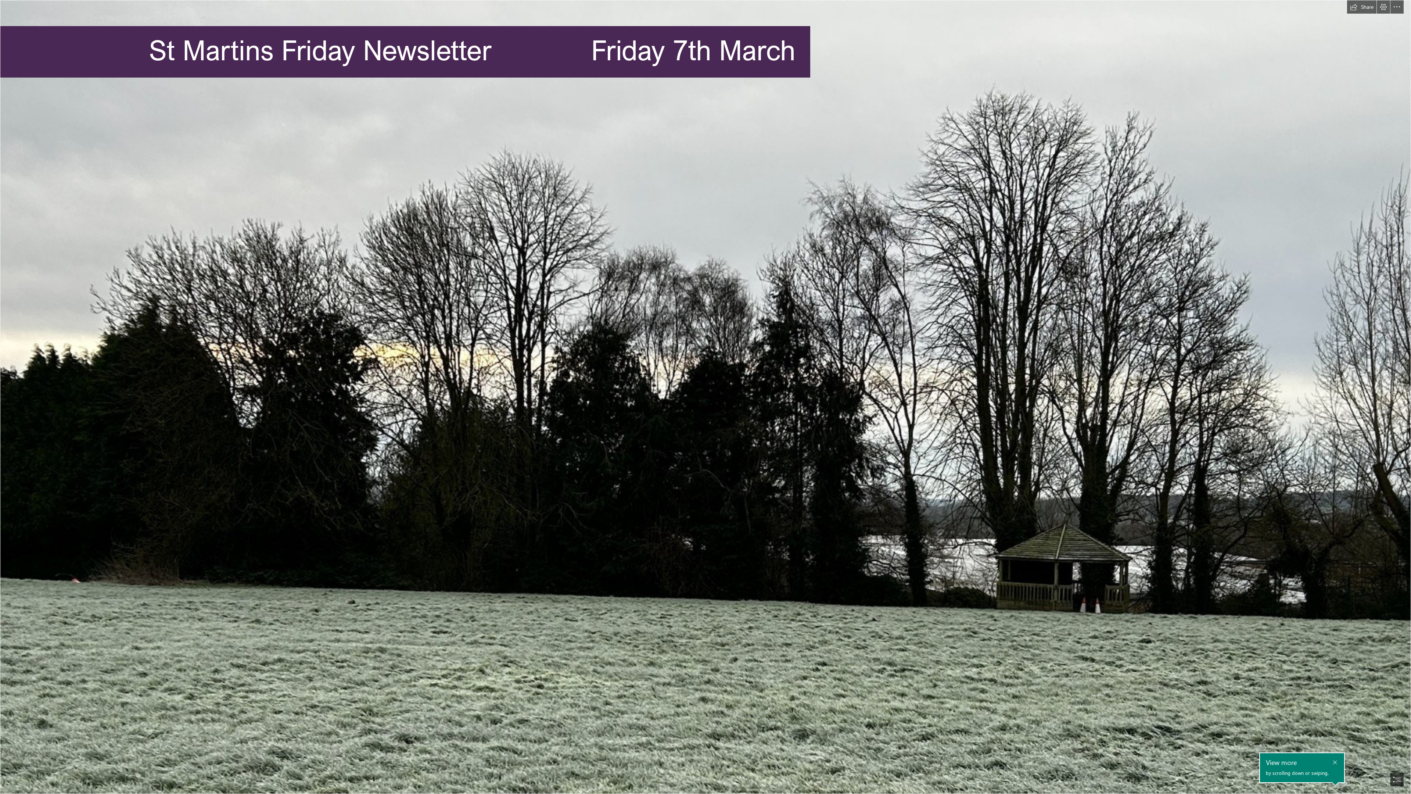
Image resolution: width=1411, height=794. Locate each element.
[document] (705, 397)
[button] (1361, 7)
